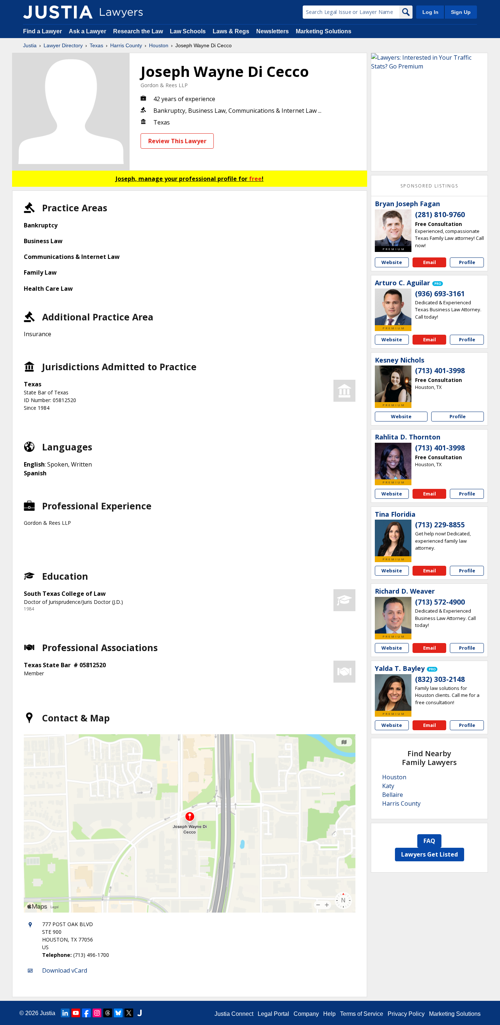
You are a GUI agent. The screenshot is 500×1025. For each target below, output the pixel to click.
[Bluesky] (118, 1013)
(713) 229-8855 (440, 525)
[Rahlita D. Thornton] (393, 461)
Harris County (126, 45)
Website (391, 262)
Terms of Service (361, 1014)
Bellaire (392, 795)
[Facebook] (86, 1013)
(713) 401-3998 (440, 370)
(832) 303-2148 (440, 679)
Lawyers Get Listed (429, 854)
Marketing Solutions (323, 31)
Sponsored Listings (429, 186)
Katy (388, 786)
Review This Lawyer (177, 141)
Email (429, 262)
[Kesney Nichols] (393, 383)
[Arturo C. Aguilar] (393, 307)
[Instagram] (97, 1013)
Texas (96, 45)
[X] (128, 1013)
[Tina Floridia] (393, 538)
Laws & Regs (231, 31)
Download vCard (64, 970)
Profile (467, 262)
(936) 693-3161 (440, 293)
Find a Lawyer (42, 31)
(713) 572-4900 (440, 602)
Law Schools (188, 31)
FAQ (429, 841)
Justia (30, 45)
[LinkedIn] (65, 1013)
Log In (430, 12)
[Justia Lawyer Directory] (58, 12)
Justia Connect (233, 1014)
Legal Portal (273, 1014)
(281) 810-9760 (440, 214)
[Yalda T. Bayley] (393, 692)
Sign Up (461, 12)
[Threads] (107, 1013)
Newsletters (272, 31)
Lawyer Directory (63, 45)
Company (306, 1014)
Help (329, 1014)
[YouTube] (75, 1013)
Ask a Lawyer (88, 31)
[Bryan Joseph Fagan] (393, 227)
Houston (158, 45)
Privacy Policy (406, 1014)
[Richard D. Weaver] (393, 615)
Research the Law (138, 31)
